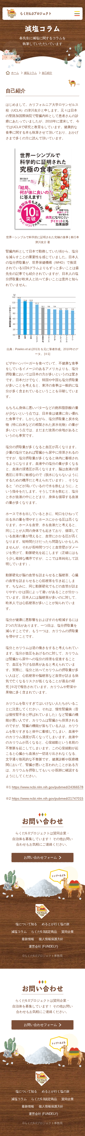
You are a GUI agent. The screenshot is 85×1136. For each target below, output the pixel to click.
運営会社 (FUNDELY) (43, 946)
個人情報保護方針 (51, 939)
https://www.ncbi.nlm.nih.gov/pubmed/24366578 (47, 787)
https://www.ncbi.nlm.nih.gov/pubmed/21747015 (47, 798)
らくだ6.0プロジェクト (35, 13)
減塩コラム (30, 72)
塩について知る (26, 924)
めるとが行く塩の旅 (55, 924)
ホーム (15, 72)
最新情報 (28, 939)
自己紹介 (47, 72)
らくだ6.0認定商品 (44, 931)
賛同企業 (67, 931)
